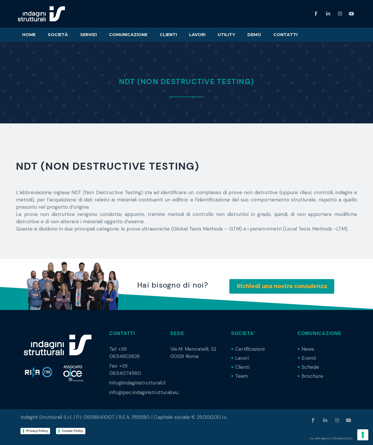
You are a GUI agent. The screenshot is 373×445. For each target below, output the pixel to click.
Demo (254, 34)
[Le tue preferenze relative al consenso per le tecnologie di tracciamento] (362, 434)
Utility (226, 34)
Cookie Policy (72, 431)
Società (58, 34)
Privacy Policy (37, 431)
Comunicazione (128, 34)
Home (29, 34)
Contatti (285, 34)
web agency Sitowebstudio (333, 438)
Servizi (88, 34)
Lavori (197, 34)
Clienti (168, 34)
